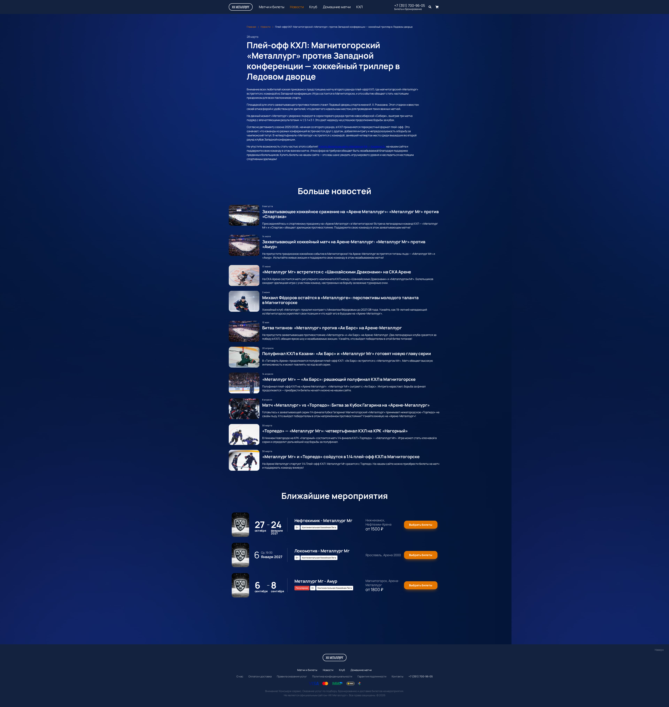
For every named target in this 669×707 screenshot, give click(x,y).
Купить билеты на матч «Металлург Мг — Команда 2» (352, 146)
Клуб (313, 7)
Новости (297, 7)
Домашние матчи (337, 7)
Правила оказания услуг (292, 676)
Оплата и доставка (260, 676)
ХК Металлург (240, 7)
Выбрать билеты (420, 525)
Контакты (397, 676)
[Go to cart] (436, 6)
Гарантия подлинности (371, 676)
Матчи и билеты (271, 7)
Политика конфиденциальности (332, 676)
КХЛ (359, 7)
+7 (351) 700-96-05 (409, 5)
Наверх (659, 650)
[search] (429, 6)
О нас (239, 676)
